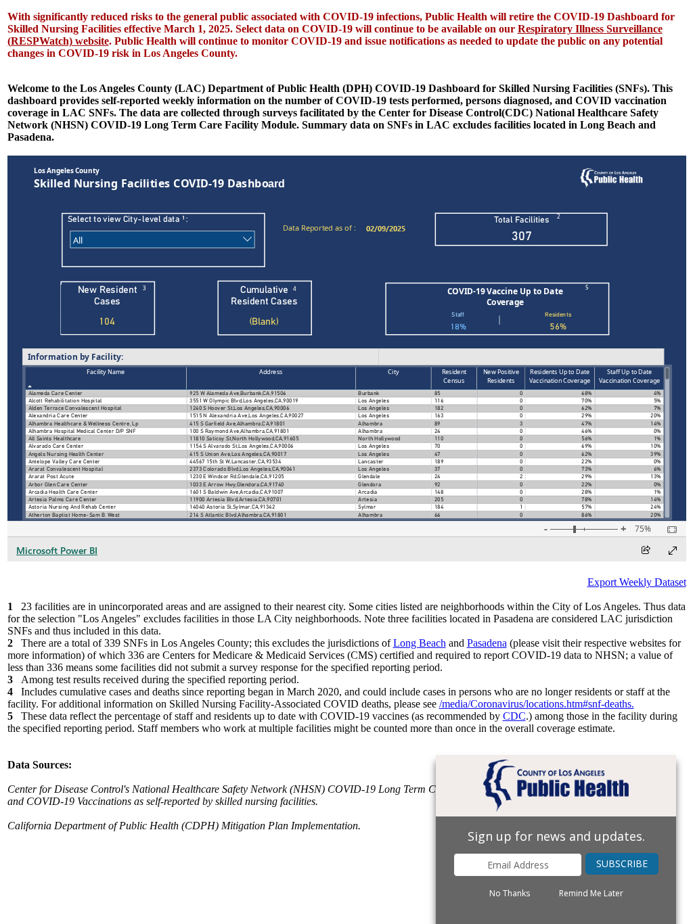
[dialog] (556, 839)
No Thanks (509, 893)
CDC (514, 716)
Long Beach (419, 643)
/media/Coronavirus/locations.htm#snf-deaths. (536, 704)
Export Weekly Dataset (636, 582)
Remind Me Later (591, 893)
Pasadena (487, 643)
